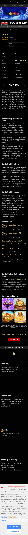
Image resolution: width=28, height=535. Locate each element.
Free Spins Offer (18, 399)
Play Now (14, 85)
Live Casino (13, 5)
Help (10, 367)
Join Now (14, 339)
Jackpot (23, 42)
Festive (18, 42)
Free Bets (19, 401)
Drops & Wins (5, 404)
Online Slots (5, 5)
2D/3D (8, 42)
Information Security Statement (11, 470)
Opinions (3, 372)
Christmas (13, 42)
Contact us (17, 367)
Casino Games (22, 5)
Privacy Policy (5, 463)
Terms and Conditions (8, 465)
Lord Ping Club (5, 406)
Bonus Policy (15, 463)
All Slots (4, 29)
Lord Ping (20, 279)
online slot (19, 124)
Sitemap (11, 372)
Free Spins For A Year (7, 401)
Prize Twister (15, 404)
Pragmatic (11, 46)
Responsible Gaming (7, 467)
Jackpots (10, 29)
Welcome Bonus (6, 399)
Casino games (14, 433)
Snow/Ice (9, 43)
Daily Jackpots (17, 29)
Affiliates (15, 369)
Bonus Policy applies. (24, 26)
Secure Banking (6, 369)
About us (4, 367)
